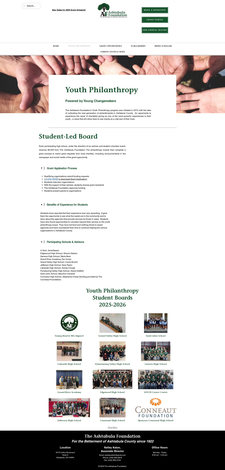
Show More (112, 427)
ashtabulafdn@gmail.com (115, 455)
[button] (69, 326)
